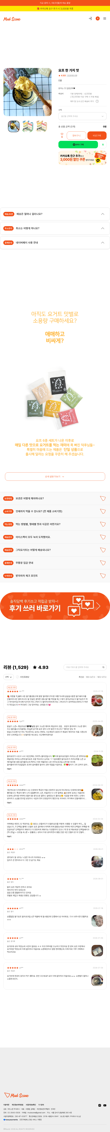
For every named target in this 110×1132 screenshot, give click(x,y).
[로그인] (90, 18)
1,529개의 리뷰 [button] (72, 75)
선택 (7, 677)
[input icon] (103, 667)
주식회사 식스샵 (75, 1116)
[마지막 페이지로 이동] (94, 998)
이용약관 (6, 1105)
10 (82, 998)
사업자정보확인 (31, 1105)
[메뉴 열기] (104, 18)
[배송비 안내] (97, 101)
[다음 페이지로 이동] (90, 998)
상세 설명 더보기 (52, 476)
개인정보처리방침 (17, 1105)
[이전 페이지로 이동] (20, 998)
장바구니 (76, 135)
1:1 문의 (41, 1105)
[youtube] (105, 1105)
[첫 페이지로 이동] (16, 998)
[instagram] (99, 1105)
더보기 (9, 769)
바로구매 (97, 135)
